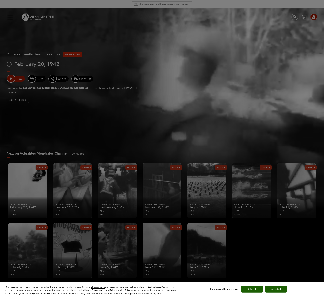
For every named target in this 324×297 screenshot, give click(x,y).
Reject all (252, 289)
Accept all (276, 289)
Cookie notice (98, 290)
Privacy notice (117, 290)
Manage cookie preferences (224, 289)
